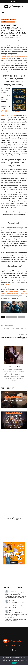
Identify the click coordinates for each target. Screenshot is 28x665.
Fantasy (12, 19)
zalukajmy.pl (12, 600)
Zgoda (14, 662)
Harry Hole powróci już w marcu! (13, 328)
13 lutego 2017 (18, 40)
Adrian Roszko (14, 425)
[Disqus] (14, 456)
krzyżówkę (21, 592)
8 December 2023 (15, 620)
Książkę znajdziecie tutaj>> (16, 111)
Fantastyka (5, 19)
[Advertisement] (13, 575)
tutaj (7, 284)
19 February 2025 (21, 597)
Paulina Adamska (7, 40)
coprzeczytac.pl (5, 37)
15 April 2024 (14, 607)
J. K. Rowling (21, 316)
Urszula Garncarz (14, 405)
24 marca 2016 (13, 427)
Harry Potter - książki (11, 316)
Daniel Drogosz (13, 591)
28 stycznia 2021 (13, 406)
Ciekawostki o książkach (13, 396)
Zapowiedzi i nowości (8, 21)
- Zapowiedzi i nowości (14, 37)
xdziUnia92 (12, 610)
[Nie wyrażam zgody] (26, 660)
